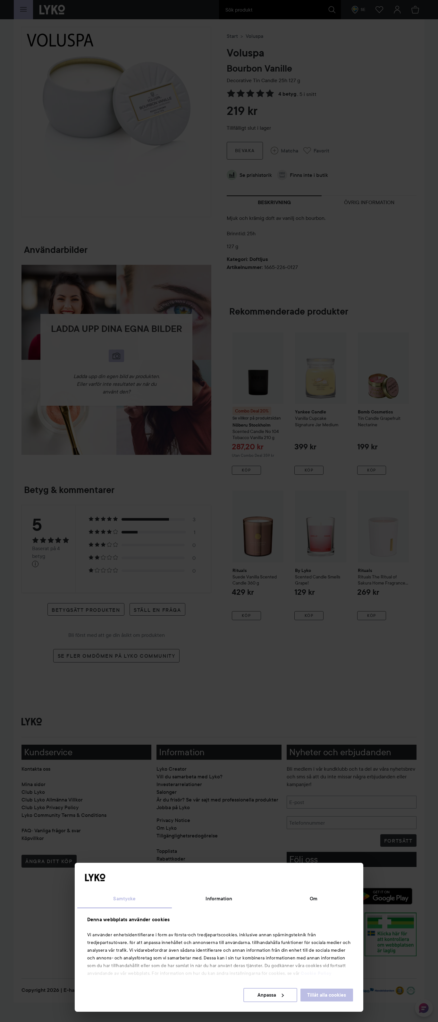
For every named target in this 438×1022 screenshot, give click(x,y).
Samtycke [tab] (124, 899)
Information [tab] (219, 899)
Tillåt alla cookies (326, 995)
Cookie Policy (316, 973)
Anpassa (266, 995)
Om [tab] (313, 899)
